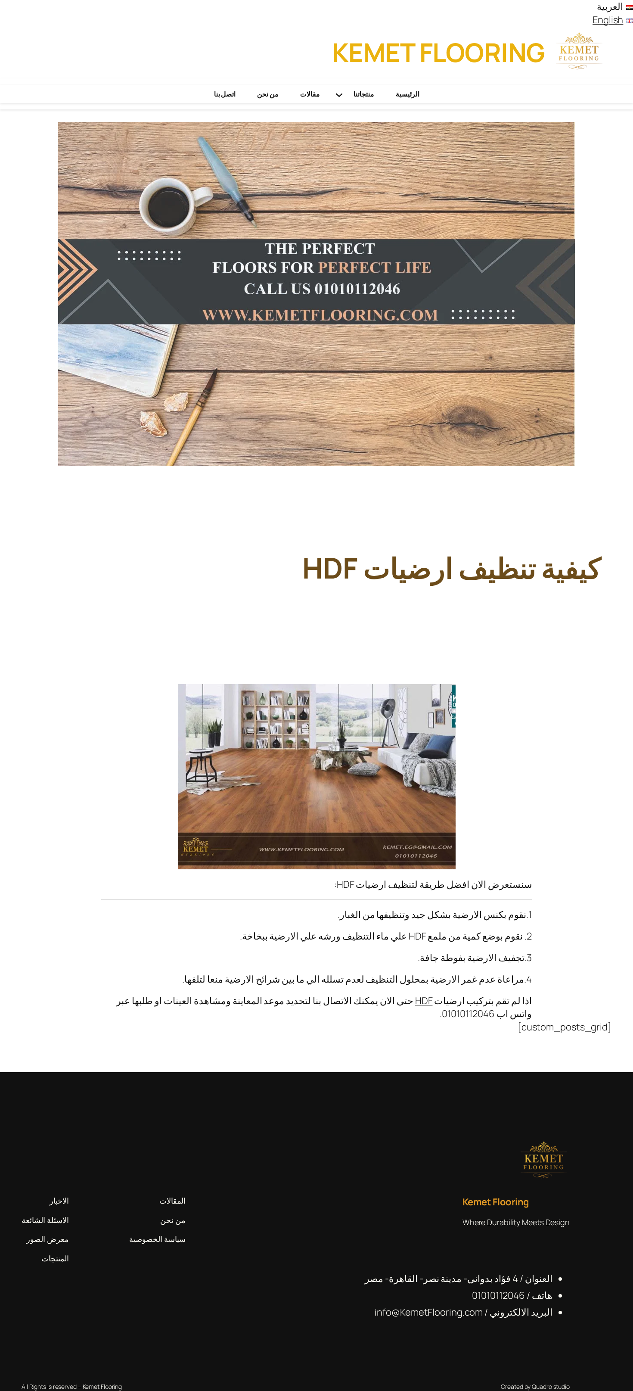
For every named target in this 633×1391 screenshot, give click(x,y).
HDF (424, 1000)
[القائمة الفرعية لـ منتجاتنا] (339, 94)
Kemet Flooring (438, 52)
